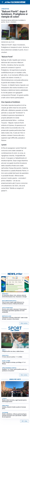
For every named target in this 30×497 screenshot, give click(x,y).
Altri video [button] (24, 421)
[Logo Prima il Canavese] (15, 2)
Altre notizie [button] (24, 323)
